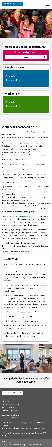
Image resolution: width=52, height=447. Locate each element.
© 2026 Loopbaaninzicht (11, 441)
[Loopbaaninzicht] (12, 5)
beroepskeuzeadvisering (16, 216)
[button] (26, 57)
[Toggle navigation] (47, 4)
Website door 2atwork (33, 444)
